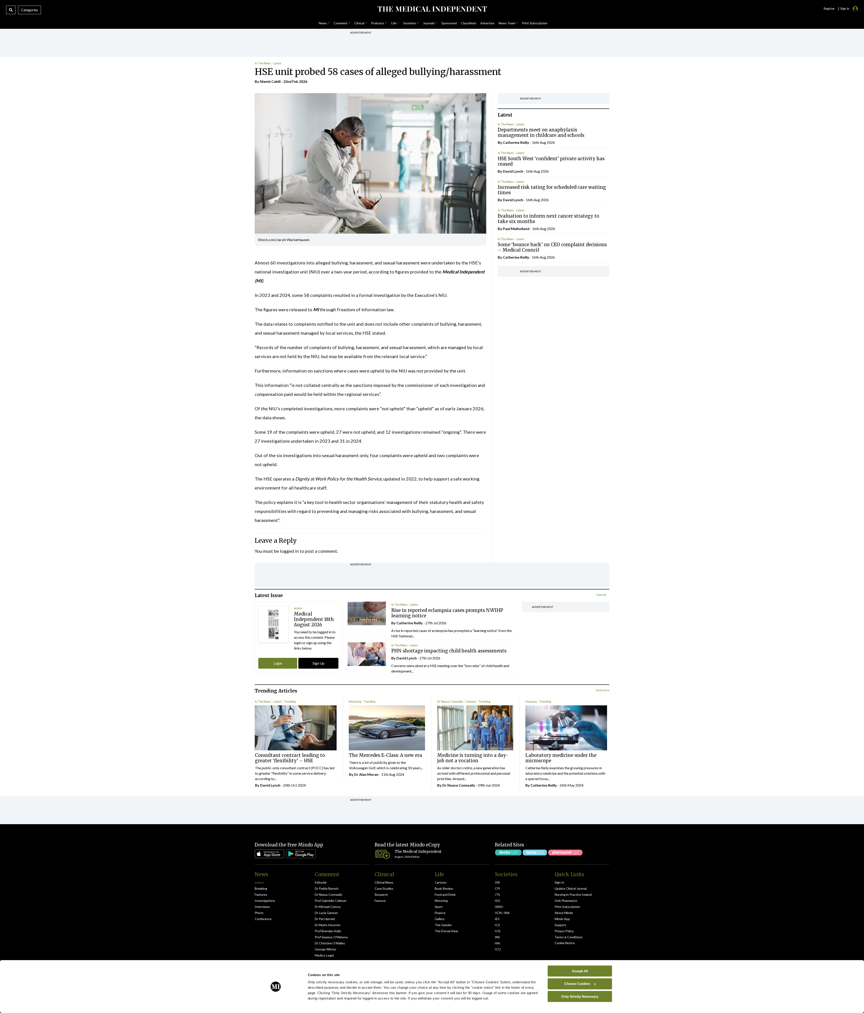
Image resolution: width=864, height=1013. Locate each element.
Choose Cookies (577, 984)
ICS (497, 925)
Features (531, 701)
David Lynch (513, 171)
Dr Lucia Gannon (326, 913)
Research (381, 894)
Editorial (320, 882)
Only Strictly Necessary (579, 996)
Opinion (471, 701)
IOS (497, 931)
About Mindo (564, 913)
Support (560, 925)
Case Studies (384, 888)
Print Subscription (567, 907)
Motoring (355, 701)
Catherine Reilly (516, 142)
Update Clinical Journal (571, 888)
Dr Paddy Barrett (327, 888)
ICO (498, 949)
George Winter (325, 949)
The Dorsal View (446, 931)
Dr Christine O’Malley (330, 943)
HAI (497, 943)
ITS (497, 894)
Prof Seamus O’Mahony (331, 937)
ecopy (298, 608)
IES (497, 919)
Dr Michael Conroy (328, 907)
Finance (440, 913)
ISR (497, 882)
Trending (290, 701)
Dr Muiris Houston (327, 925)
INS (497, 937)
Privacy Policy (564, 931)
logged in (289, 551)
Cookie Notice (565, 943)
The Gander (443, 925)
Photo (259, 913)
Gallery (440, 919)
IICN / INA (502, 913)
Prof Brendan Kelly (328, 931)
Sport (439, 907)
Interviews (262, 907)
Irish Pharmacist (566, 900)
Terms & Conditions (569, 937)
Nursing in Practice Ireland (573, 894)
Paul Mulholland (516, 228)
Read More (602, 690)
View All (601, 594)
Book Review (444, 888)
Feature (380, 900)
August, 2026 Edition (407, 856)
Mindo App (562, 919)
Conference (263, 919)
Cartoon (440, 882)
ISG (497, 900)
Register (829, 8)
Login (278, 663)
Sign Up (318, 663)
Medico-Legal (324, 955)
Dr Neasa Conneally (450, 701)
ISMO (499, 907)
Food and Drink (445, 894)
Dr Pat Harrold (325, 919)
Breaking (261, 888)
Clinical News (384, 882)
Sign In (559, 882)
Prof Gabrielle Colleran (330, 900)
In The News (263, 63)
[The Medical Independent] (432, 9)
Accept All (580, 971)
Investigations (265, 900)
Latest (277, 63)
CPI (497, 888)
